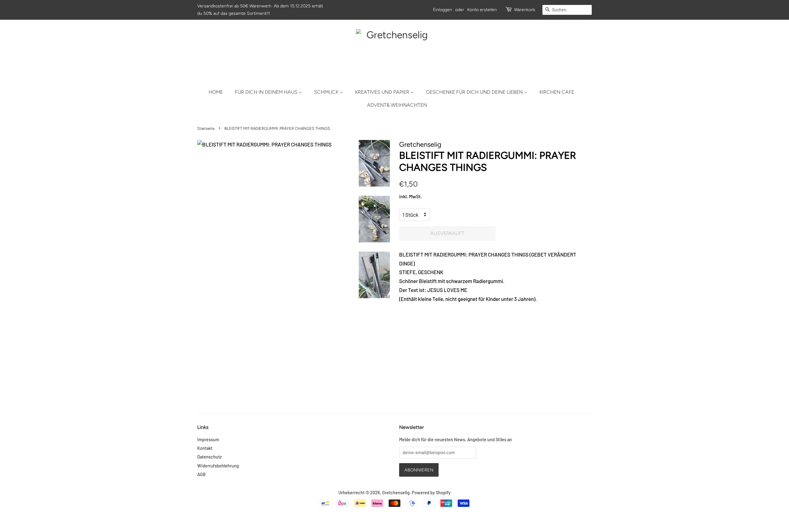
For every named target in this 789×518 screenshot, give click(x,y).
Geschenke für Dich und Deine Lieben (475, 92)
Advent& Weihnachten (397, 105)
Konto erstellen (482, 9)
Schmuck (327, 92)
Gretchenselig (396, 492)
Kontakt (204, 448)
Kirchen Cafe (556, 92)
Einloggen (442, 9)
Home (216, 92)
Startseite (206, 128)
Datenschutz (209, 456)
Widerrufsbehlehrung (218, 465)
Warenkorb (524, 9)
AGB (201, 474)
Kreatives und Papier (383, 92)
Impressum (208, 439)
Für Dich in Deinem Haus (267, 92)
